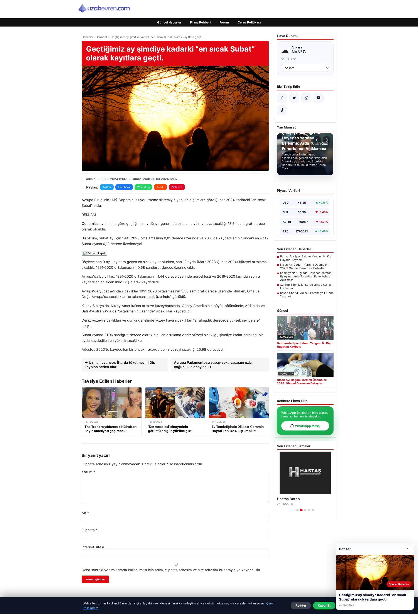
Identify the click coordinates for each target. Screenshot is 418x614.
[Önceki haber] (317, 140)
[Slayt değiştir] (297, 510)
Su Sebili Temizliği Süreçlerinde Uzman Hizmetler (306, 286)
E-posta (90, 530)
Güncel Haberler (169, 22)
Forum (224, 22)
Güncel (102, 37)
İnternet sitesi (93, 547)
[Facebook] (282, 98)
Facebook (124, 187)
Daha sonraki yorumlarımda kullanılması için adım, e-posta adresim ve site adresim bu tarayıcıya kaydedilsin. (171, 570)
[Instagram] (306, 98)
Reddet (300, 605)
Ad (85, 513)
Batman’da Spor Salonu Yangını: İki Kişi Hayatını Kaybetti (306, 258)
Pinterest (176, 187)
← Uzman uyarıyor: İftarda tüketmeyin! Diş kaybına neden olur (120, 364)
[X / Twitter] (294, 98)
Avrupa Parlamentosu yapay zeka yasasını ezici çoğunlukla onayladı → (213, 364)
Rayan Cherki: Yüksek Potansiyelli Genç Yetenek (307, 294)
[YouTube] (319, 98)
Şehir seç (289, 59)
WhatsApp (143, 187)
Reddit (160, 187)
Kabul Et (324, 605)
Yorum (88, 472)
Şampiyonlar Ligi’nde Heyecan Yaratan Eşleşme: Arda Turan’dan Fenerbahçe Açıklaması (306, 276)
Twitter (107, 187)
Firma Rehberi (200, 22)
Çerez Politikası (249, 22)
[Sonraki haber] (326, 140)
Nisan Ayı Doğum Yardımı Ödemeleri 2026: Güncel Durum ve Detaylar (304, 266)
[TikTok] (282, 110)
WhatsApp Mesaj (305, 426)
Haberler (87, 37)
